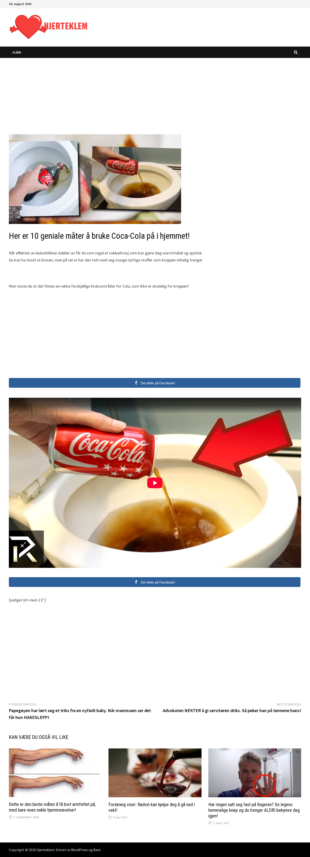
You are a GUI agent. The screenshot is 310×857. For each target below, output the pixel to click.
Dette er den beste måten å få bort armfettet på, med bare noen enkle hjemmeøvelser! (52, 807)
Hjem (16, 52)
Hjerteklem (45, 849)
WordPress (79, 849)
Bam (97, 849)
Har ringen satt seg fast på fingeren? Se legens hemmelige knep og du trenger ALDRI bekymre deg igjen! (254, 810)
